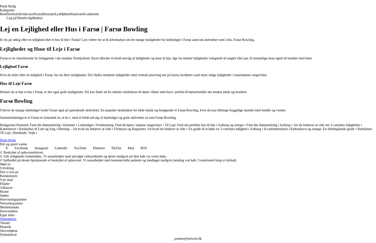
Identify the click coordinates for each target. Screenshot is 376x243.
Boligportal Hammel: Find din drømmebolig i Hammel (37, 125)
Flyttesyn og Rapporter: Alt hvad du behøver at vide (149, 129)
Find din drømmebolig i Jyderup (269, 125)
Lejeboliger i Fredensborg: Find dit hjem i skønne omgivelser (120, 125)
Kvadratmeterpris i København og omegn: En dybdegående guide (309, 129)
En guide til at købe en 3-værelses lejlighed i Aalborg (224, 129)
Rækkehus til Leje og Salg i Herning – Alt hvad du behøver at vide (65, 129)
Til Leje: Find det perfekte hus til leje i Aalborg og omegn (204, 125)
